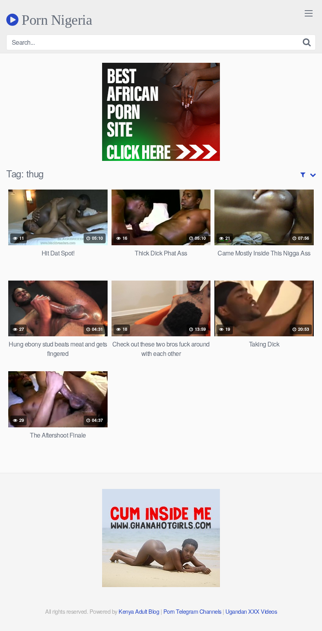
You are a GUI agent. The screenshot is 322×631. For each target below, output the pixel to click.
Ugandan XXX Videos (251, 611)
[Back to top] (300, 605)
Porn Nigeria (55, 20)
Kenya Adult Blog (139, 611)
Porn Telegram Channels (193, 611)
